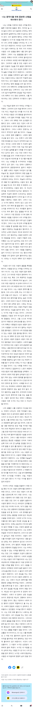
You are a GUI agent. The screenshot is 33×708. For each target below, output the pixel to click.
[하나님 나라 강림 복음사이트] (16, 9)
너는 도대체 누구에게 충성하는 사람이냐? (16, 679)
